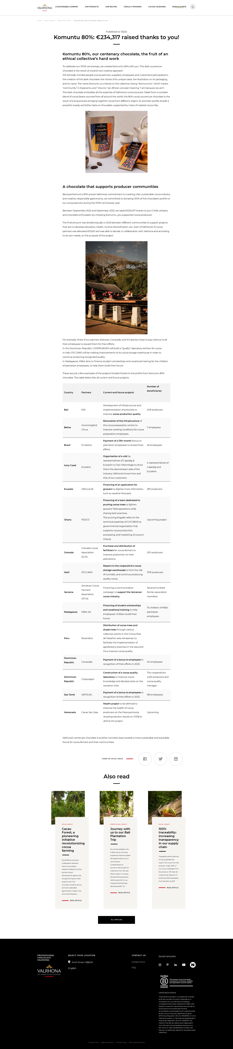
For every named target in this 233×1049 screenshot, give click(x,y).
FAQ (134, 968)
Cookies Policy (121, 1042)
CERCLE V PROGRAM (132, 7)
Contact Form (138, 962)
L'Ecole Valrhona (157, 7)
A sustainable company (66, 7)
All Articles (116, 920)
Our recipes (111, 7)
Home (39, 20)
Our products (92, 7)
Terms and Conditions (137, 1042)
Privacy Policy (93, 1042)
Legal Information (107, 1042)
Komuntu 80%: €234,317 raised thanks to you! (91, 20)
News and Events (64, 20)
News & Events (179, 7)
